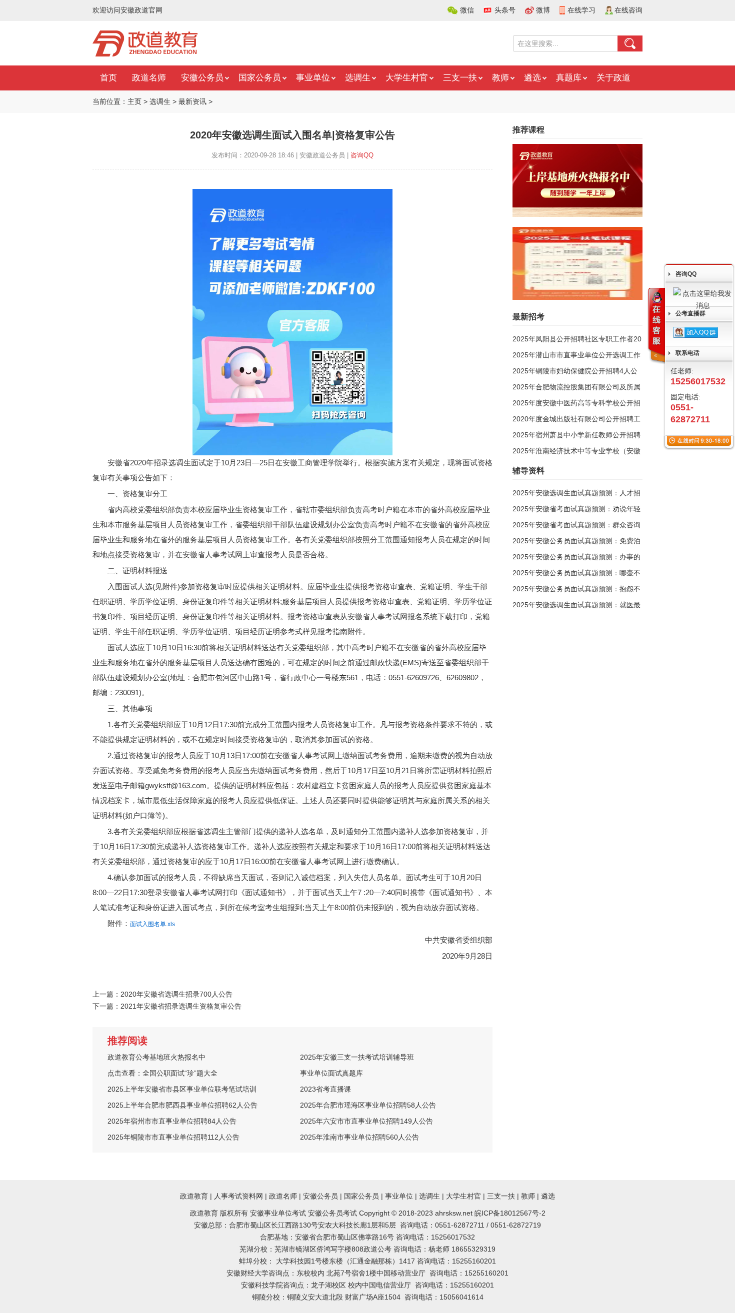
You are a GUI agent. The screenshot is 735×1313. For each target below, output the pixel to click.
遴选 (532, 77)
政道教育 (194, 1196)
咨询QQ (362, 155)
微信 (467, 10)
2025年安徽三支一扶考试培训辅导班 (357, 1057)
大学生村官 (407, 77)
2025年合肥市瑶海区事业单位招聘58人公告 (368, 1105)
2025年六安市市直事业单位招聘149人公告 (366, 1121)
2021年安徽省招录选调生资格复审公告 (181, 1006)
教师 (500, 77)
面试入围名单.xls (152, 924)
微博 (543, 10)
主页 (135, 101)
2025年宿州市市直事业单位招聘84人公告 (172, 1121)
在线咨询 (628, 10)
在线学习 (582, 10)
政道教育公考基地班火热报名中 (157, 1057)
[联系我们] (656, 325)
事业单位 (313, 77)
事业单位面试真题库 (331, 1073)
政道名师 (149, 77)
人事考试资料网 (238, 1196)
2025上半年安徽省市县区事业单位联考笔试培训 (182, 1089)
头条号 (505, 10)
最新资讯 (192, 101)
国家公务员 (259, 77)
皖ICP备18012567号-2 (510, 1213)
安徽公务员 (202, 77)
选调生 (357, 77)
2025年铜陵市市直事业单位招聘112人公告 (174, 1137)
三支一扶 (460, 77)
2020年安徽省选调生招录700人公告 (176, 994)
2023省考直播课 (325, 1089)
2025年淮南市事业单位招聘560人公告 (359, 1137)
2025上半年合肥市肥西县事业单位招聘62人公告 (183, 1105)
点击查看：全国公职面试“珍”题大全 (163, 1073)
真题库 (569, 77)
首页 (108, 77)
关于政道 (613, 77)
